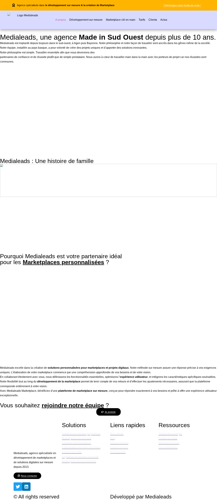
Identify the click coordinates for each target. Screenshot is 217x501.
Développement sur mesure (86, 19)
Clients (153, 19)
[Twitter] (18, 486)
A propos (60, 19)
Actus (163, 19)
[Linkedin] (26, 486)
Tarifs (142, 19)
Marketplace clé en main (120, 19)
